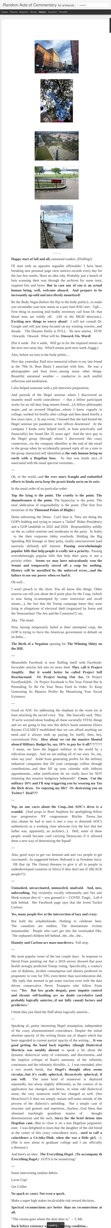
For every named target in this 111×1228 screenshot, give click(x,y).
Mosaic (33, 11)
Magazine (23, 11)
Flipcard (13, 11)
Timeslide (63, 11)
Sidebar (42, 11)
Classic (4, 11)
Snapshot (52, 11)
